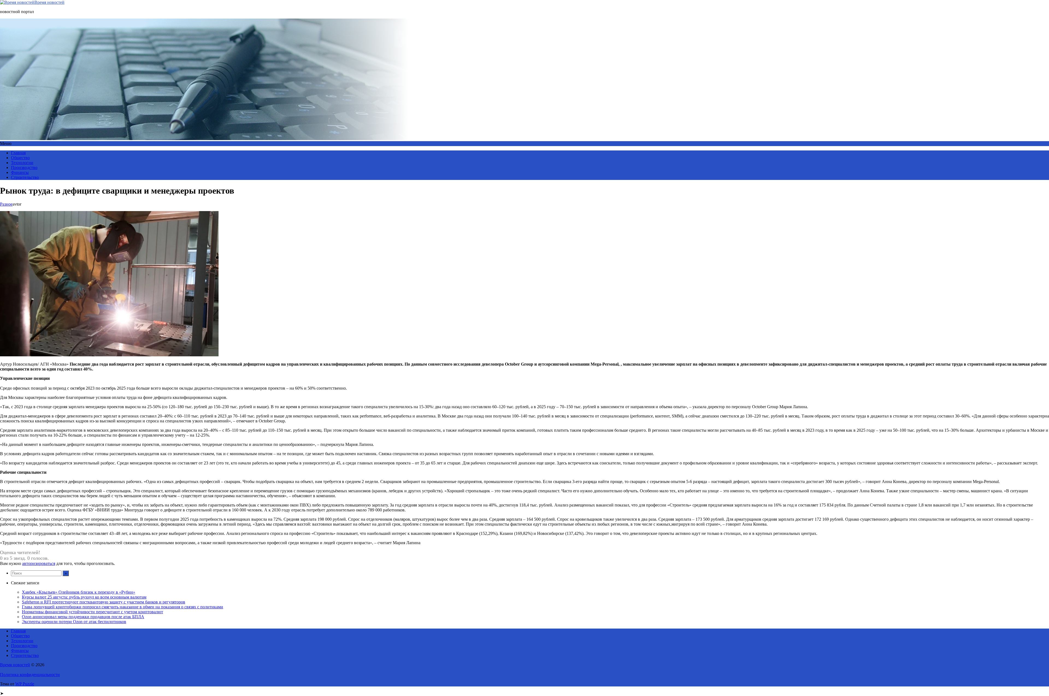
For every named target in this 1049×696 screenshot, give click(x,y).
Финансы (20, 172)
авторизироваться (38, 563)
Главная (18, 152)
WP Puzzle (24, 684)
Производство (24, 167)
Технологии (22, 162)
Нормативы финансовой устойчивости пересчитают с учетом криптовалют (92, 611)
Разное (6, 204)
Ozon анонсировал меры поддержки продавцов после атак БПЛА (83, 616)
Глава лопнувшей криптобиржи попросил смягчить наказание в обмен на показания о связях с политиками (122, 607)
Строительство (25, 177)
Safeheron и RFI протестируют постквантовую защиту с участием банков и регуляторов (103, 602)
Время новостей (49, 2)
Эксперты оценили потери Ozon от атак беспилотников (74, 621)
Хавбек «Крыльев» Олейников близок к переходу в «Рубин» (78, 592)
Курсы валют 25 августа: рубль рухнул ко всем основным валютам (84, 597)
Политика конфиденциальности (30, 674)
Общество (20, 157)
